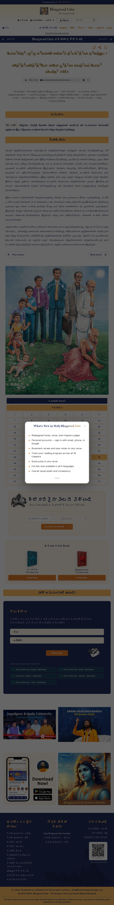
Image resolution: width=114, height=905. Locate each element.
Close (57, 478)
